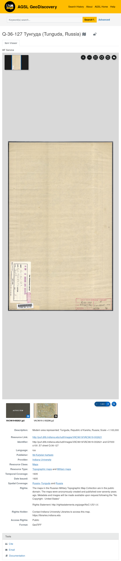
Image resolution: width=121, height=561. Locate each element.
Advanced (104, 19)
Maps (35, 464)
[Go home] (114, 57)
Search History (76, 6)
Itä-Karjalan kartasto (42, 455)
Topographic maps (42, 469)
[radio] (18, 412)
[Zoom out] (89, 57)
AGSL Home (101, 6)
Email (12, 549)
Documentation (17, 555)
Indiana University (41, 459)
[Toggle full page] (95, 57)
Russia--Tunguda (41, 483)
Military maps (64, 469)
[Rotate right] (101, 57)
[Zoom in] (83, 57)
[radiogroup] (60, 412)
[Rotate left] (108, 57)
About (89, 6)
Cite (11, 543)
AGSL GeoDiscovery (9, 7)
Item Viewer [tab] (11, 43)
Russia (59, 483)
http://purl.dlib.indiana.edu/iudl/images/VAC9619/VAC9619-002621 (67, 437)
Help (112, 6)
